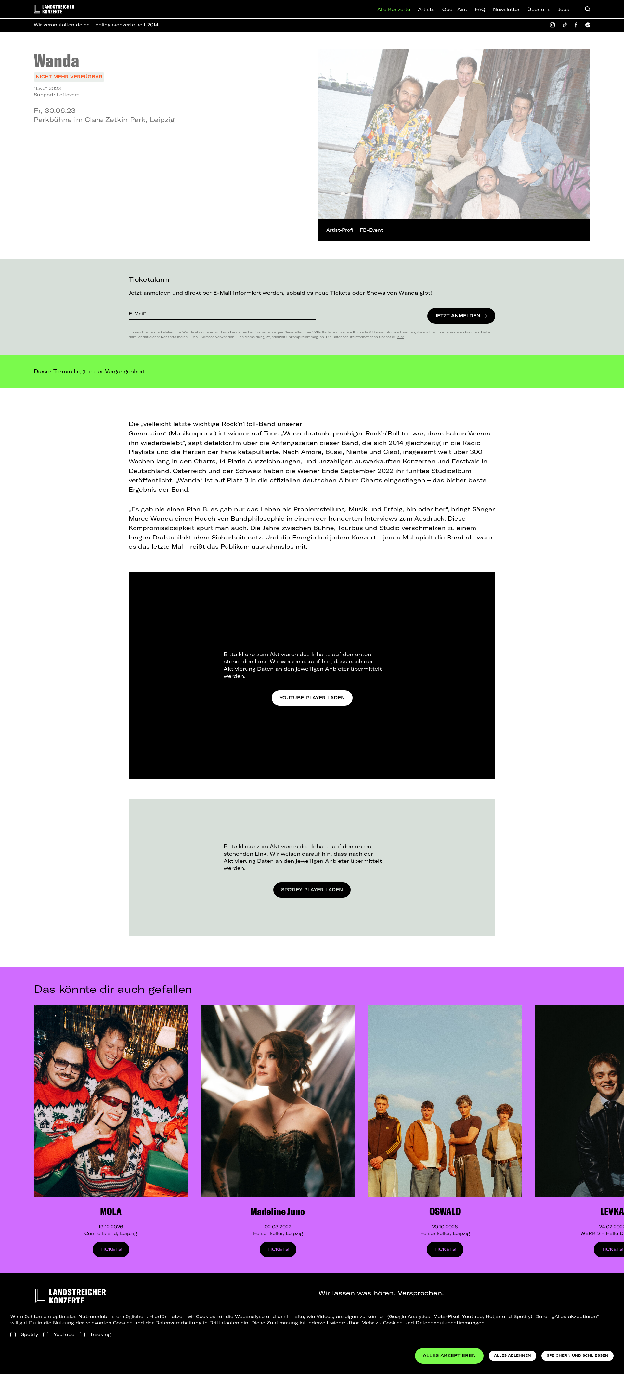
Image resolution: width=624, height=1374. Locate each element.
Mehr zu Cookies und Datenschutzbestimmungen (423, 1323)
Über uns (539, 9)
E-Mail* (137, 314)
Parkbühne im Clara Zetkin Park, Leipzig (104, 119)
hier (400, 337)
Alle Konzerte (393, 9)
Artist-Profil (340, 230)
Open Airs (454, 9)
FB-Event (371, 230)
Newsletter (506, 9)
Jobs (563, 9)
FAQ (480, 9)
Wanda (56, 60)
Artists (426, 9)
